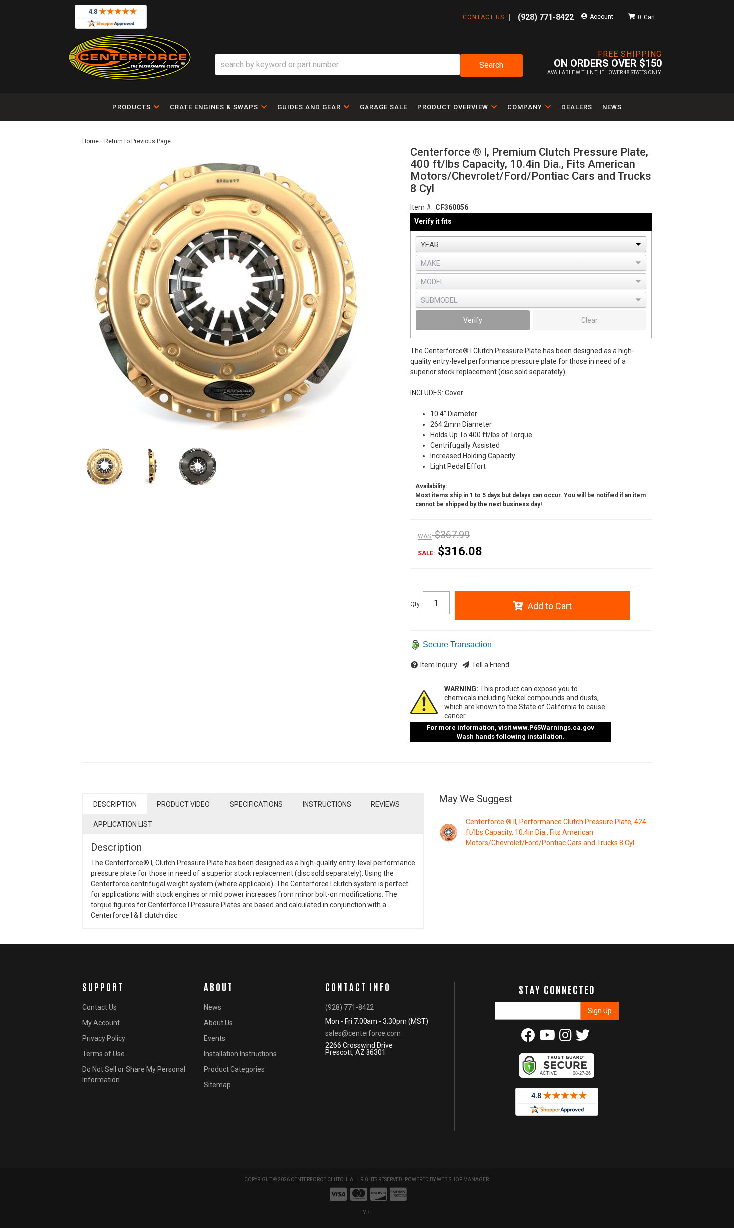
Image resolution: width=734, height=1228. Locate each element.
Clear (589, 320)
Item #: (421, 207)
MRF (367, 1212)
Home (90, 141)
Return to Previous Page (137, 141)
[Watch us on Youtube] (547, 1038)
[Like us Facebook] (528, 1038)
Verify (472, 320)
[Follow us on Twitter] (583, 1038)
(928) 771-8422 (349, 1007)
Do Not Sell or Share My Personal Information (133, 1074)
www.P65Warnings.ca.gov (553, 727)
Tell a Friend (490, 665)
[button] (369, 65)
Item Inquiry (438, 665)
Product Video (183, 804)
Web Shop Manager (463, 1179)
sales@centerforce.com (363, 1033)
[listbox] (531, 244)
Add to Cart (550, 606)
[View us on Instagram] (565, 1038)
